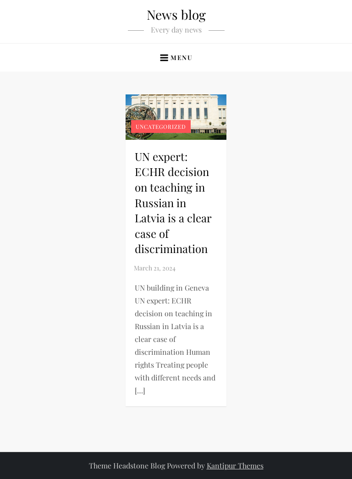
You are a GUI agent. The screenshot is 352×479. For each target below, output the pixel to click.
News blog (176, 14)
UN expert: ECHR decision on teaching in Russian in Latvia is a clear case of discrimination (173, 202)
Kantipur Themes (235, 465)
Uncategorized (161, 126)
